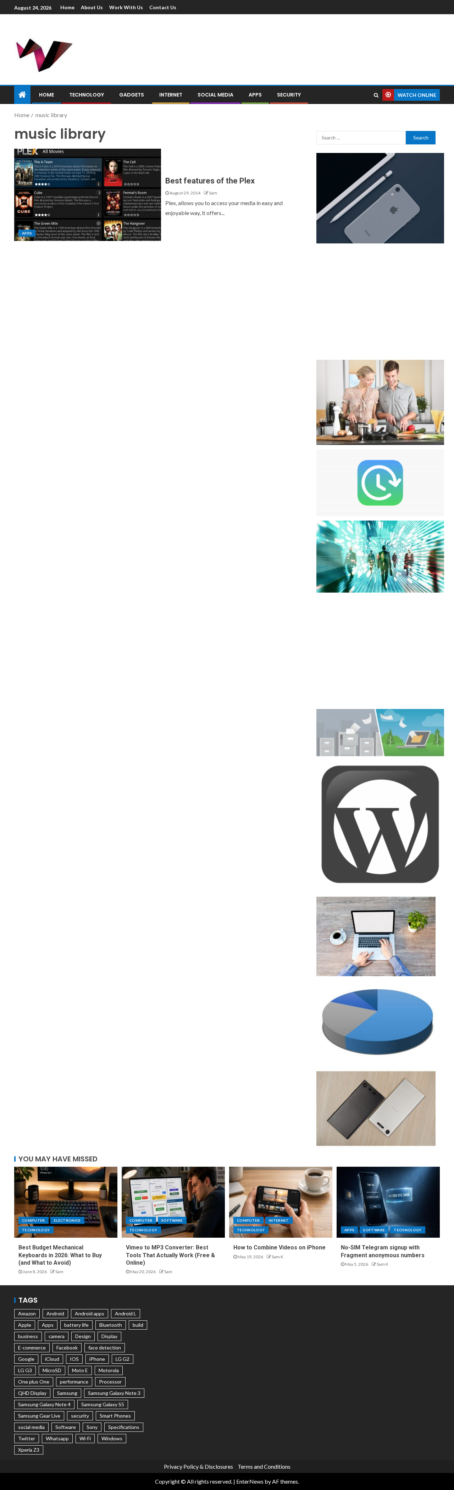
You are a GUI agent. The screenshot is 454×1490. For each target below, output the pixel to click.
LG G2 (122, 1359)
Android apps (89, 1313)
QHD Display (32, 1393)
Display (109, 1336)
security (80, 1416)
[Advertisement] (301, 48)
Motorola (109, 1370)
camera (57, 1336)
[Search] (376, 95)
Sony (92, 1427)
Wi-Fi (85, 1438)
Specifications (123, 1427)
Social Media (215, 94)
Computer (33, 1220)
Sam (213, 193)
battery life (76, 1325)
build (138, 1325)
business (28, 1336)
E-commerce (32, 1348)
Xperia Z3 (28, 1450)
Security (289, 94)
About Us (92, 7)
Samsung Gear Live (39, 1416)
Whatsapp (57, 1438)
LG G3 (25, 1370)
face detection (104, 1348)
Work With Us (126, 7)
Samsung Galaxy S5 (102, 1404)
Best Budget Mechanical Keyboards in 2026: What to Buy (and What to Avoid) (60, 1255)
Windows (111, 1438)
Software (172, 1220)
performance (74, 1382)
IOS (74, 1359)
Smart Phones (115, 1416)
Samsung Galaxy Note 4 (44, 1404)
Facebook (67, 1348)
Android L (125, 1313)
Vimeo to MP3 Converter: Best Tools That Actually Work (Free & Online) (170, 1255)
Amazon (27, 1313)
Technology (86, 94)
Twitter (26, 1438)
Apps (255, 94)
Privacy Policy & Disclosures (198, 1466)
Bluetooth (110, 1325)
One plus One (33, 1382)
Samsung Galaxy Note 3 (114, 1393)
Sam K (277, 1256)
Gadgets (131, 94)
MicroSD (52, 1370)
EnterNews (250, 1481)
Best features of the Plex (210, 180)
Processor (110, 1382)
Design (83, 1336)
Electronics (67, 1220)
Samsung (67, 1393)
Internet (170, 94)
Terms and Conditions (264, 1466)
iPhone (97, 1359)
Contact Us (162, 7)
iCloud (52, 1359)
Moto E (80, 1370)
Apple (24, 1325)
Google (26, 1359)
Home (67, 7)
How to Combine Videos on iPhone (279, 1247)
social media (31, 1427)
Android (55, 1313)
